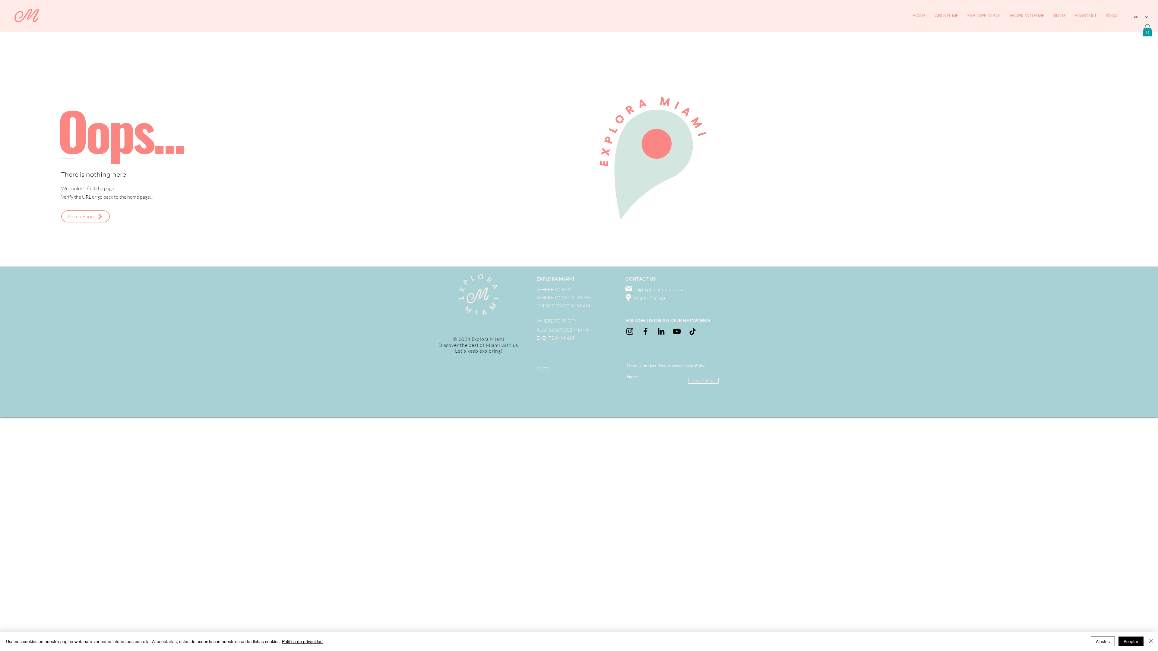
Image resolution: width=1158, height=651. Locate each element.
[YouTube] (677, 331)
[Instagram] (629, 331)
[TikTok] (692, 331)
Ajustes (1103, 641)
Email (631, 376)
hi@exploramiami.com (659, 289)
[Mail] (628, 289)
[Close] (1150, 641)
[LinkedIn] (661, 331)
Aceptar (1131, 641)
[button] (1147, 30)
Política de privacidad (302, 641)
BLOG (542, 369)
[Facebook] (645, 331)
